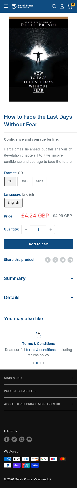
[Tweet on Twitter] (63, 260)
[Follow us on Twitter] (14, 439)
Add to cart (39, 244)
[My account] (62, 6)
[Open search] (54, 6)
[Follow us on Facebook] (6, 439)
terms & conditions (41, 350)
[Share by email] (70, 260)
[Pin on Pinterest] (55, 260)
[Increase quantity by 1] (50, 229)
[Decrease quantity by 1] (26, 229)
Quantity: (11, 229)
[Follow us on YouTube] (29, 439)
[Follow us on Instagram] (21, 439)
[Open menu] (6, 6)
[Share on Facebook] (48, 260)
